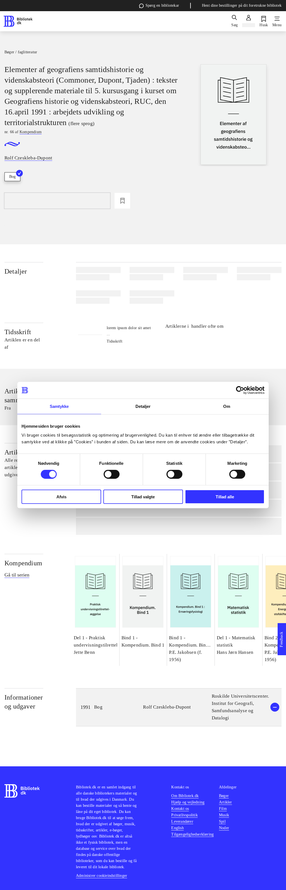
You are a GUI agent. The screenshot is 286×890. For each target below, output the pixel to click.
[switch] (112, 474)
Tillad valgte (143, 496)
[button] (179, 707)
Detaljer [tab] (143, 406)
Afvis (61, 496)
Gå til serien (16, 575)
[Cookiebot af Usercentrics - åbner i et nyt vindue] (240, 390)
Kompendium (23, 563)
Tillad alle (225, 496)
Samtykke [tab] (59, 406)
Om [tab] (226, 406)
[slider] (233, 115)
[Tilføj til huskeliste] (122, 201)
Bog (12, 176)
